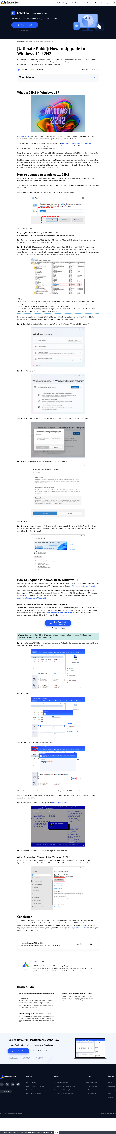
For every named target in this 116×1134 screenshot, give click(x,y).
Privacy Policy (104, 1113)
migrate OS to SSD (78, 928)
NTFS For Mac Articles (91, 1086)
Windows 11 (24, 41)
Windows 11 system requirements (84, 586)
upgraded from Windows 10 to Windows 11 (77, 143)
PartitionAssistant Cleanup (33, 1093)
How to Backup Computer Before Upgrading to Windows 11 (36, 995)
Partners (110, 1093)
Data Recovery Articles (91, 1090)
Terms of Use (112, 1113)
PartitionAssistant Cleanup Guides (63, 1093)
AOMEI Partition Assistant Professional (59, 613)
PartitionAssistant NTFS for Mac (35, 1086)
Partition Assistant (31, 1082)
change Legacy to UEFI (59, 802)
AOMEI (25, 70)
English (5, 1091)
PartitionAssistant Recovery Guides (63, 1090)
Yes (81, 944)
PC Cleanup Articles (90, 1093)
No (91, 944)
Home (18, 41)
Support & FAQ (112, 1090)
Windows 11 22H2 (23, 136)
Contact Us (111, 1097)
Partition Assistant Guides (61, 1082)
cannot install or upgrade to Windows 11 (31, 598)
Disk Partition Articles (91, 1082)
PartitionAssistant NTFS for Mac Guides (64, 1086)
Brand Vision (111, 1086)
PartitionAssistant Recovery (34, 1090)
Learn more (49, 1132)
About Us (110, 1082)
